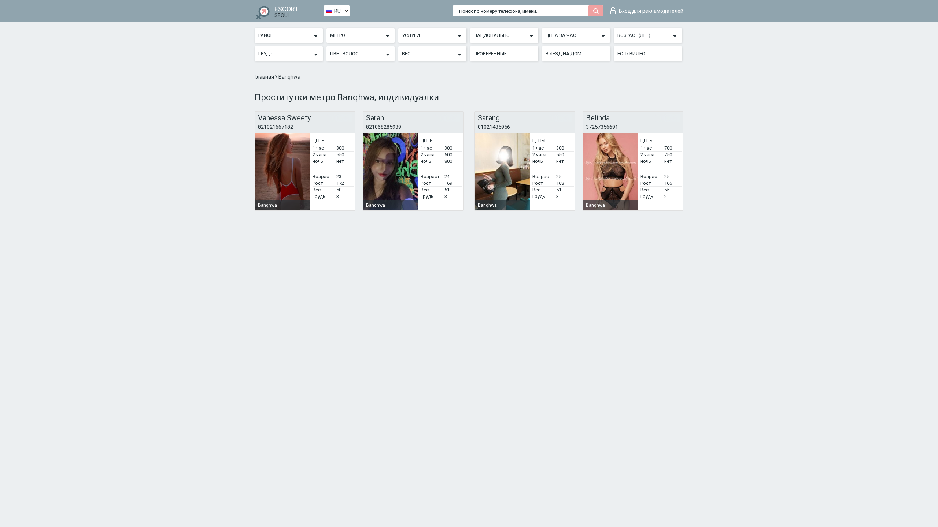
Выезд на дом (563, 53)
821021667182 (275, 127)
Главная (265, 77)
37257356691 (602, 127)
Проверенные (490, 53)
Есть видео (631, 53)
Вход (651, 11)
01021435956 (494, 127)
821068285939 (383, 127)
